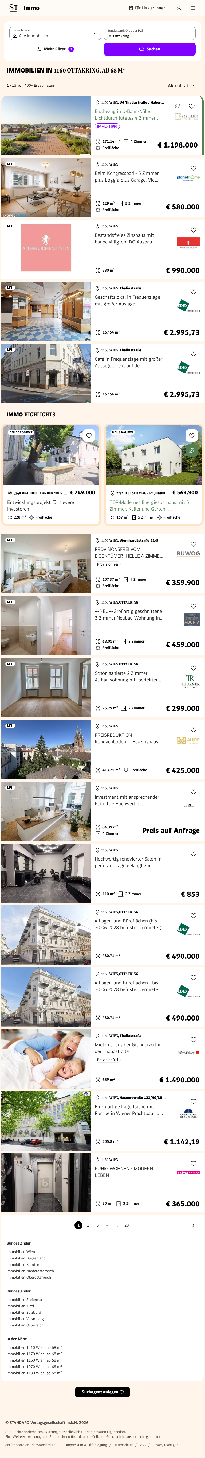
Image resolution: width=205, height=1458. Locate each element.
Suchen (153, 49)
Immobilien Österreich (25, 1325)
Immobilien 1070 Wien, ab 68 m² (34, 1366)
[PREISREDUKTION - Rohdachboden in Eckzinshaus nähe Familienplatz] (102, 749)
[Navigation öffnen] (193, 8)
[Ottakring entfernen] (110, 36)
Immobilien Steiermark (25, 1299)
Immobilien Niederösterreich (30, 1271)
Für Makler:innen (150, 8)
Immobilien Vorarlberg (25, 1319)
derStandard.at (43, 1445)
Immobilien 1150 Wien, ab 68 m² (34, 1360)
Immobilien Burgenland (26, 1258)
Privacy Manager (165, 1445)
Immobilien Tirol (20, 1306)
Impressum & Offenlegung (86, 1445)
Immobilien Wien (21, 1252)
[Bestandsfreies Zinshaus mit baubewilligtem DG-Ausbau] (102, 249)
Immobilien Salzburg (24, 1312)
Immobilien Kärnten (23, 1264)
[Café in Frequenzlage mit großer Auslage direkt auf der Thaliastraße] (102, 373)
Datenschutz (123, 1445)
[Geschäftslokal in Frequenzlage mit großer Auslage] (102, 311)
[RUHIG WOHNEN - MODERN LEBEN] (102, 1182)
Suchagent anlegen (100, 1391)
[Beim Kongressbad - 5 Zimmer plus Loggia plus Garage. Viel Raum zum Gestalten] (102, 187)
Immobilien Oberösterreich (29, 1277)
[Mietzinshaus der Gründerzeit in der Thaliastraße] (102, 1059)
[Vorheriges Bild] (10, 126)
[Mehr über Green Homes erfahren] (177, 106)
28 (126, 1225)
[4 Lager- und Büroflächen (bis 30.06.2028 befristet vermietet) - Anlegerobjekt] (102, 935)
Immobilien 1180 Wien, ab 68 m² (34, 1373)
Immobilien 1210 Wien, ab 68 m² (34, 1347)
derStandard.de (17, 1445)
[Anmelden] (179, 8)
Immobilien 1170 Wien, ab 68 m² (34, 1354)
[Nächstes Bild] (82, 126)
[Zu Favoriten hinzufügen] (192, 106)
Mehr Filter (58, 49)
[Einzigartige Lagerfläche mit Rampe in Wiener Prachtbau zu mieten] (102, 1121)
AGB (142, 1445)
